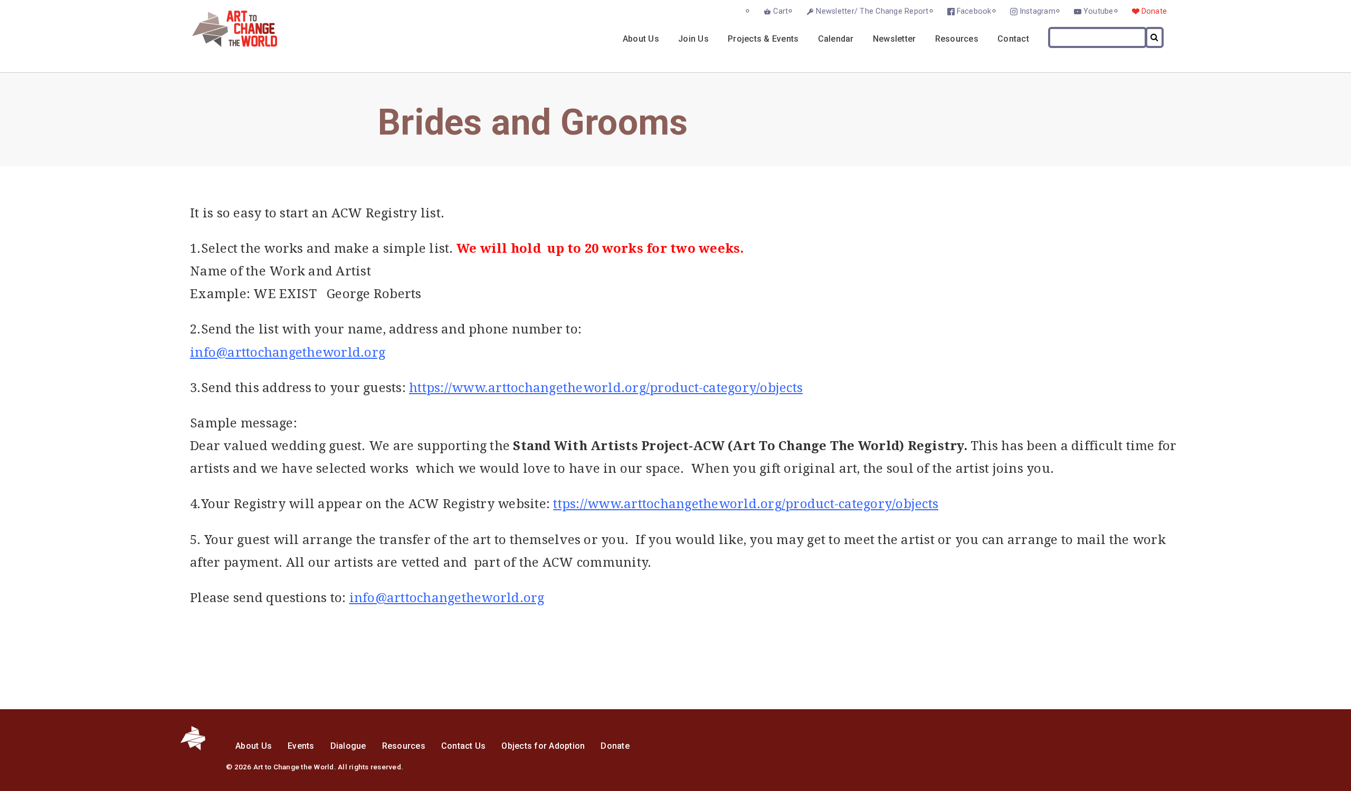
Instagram (1037, 11)
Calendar (836, 39)
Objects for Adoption (543, 746)
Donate (1154, 11)
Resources (956, 39)
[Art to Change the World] (226, 44)
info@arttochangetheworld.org (287, 352)
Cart (780, 11)
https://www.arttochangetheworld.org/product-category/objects (606, 387)
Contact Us (463, 746)
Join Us (693, 39)
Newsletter (894, 39)
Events (301, 746)
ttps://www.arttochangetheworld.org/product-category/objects (745, 504)
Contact (1013, 39)
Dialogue (348, 746)
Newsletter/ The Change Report (872, 11)
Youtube (1098, 11)
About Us (641, 39)
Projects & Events (763, 39)
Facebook (974, 11)
